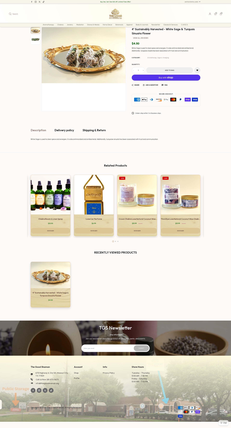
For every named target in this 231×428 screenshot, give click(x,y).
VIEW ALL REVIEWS (140, 38)
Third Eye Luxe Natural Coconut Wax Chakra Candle (180, 219)
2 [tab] (115, 241)
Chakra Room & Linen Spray (50, 219)
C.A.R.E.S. (184, 25)
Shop (76, 373)
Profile (77, 378)
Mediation (80, 25)
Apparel (129, 25)
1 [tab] (113, 241)
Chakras (60, 25)
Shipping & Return (94, 130)
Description (38, 130)
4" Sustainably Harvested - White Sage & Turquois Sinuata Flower (51, 294)
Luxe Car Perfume (94, 219)
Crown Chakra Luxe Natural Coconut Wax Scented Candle (137, 219)
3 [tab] (117, 241)
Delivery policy (64, 130)
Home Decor (107, 25)
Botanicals (119, 25)
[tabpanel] (50, 205)
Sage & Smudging (163, 58)
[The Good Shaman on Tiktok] (44, 2)
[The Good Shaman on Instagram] (36, 2)
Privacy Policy (109, 373)
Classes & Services (170, 25)
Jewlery (70, 25)
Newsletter (155, 25)
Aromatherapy (48, 25)
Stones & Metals (93, 25)
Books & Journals (142, 25)
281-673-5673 (52, 379)
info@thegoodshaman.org (47, 383)
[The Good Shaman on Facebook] (32, 2)
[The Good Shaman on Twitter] (40, 2)
